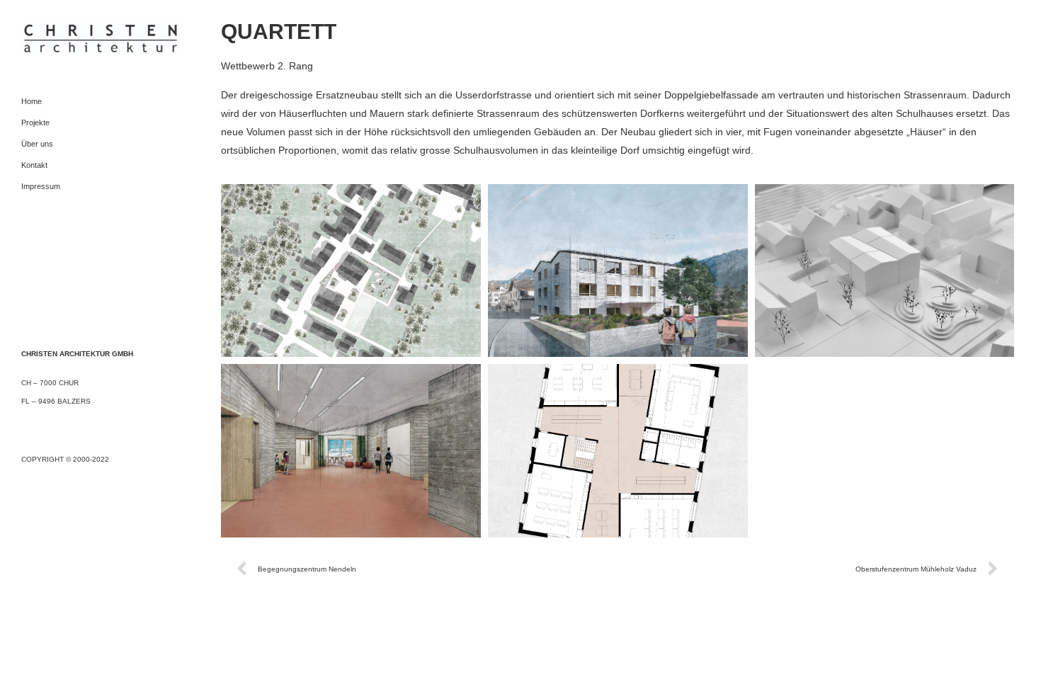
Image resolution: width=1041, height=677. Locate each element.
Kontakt (34, 165)
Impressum (40, 186)
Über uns (37, 144)
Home (31, 101)
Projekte (35, 122)
